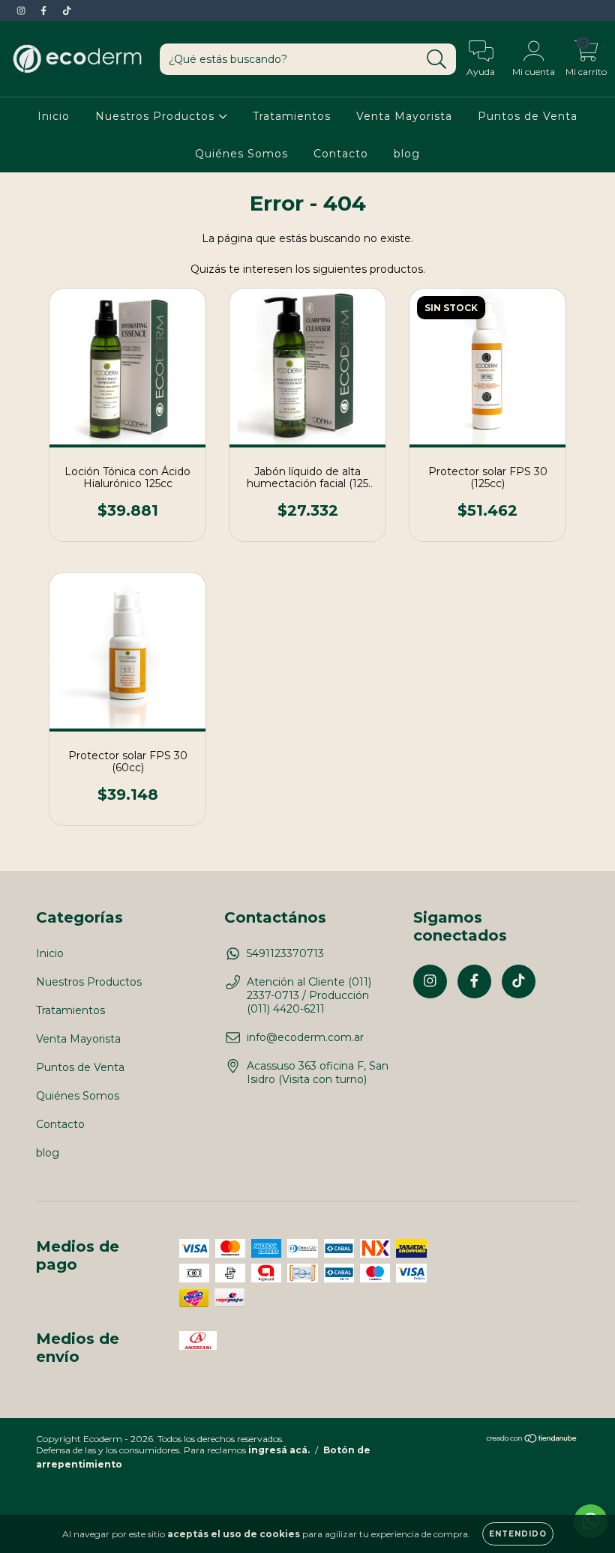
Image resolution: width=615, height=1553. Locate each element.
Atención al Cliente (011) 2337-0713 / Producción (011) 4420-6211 (309, 995)
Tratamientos (292, 116)
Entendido (518, 1534)
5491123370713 (285, 953)
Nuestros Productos (156, 116)
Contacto (341, 153)
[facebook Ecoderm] (45, 10)
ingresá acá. (279, 1450)
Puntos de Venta (528, 116)
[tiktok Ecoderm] (66, 10)
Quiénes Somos (241, 153)
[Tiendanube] (532, 1440)
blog (407, 153)
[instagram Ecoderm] (22, 10)
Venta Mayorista (404, 116)
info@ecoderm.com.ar (305, 1037)
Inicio (54, 116)
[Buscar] (436, 59)
